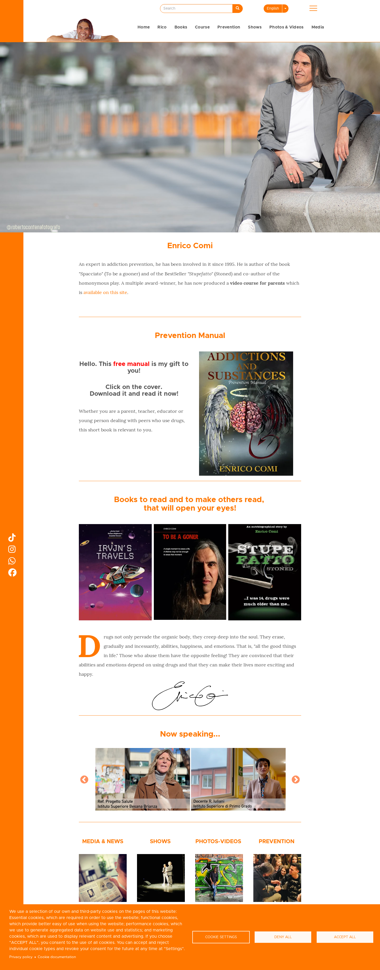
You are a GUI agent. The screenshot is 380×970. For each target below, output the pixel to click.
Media (317, 27)
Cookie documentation (57, 957)
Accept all (345, 937)
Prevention (228, 27)
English (273, 8)
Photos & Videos (286, 27)
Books (180, 27)
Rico (161, 27)
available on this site (105, 292)
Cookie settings (221, 937)
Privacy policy (21, 957)
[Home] (83, 29)
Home (144, 27)
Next (295, 780)
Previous (84, 780)
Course (202, 27)
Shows (255, 27)
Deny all (283, 937)
